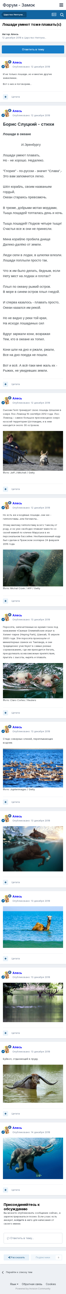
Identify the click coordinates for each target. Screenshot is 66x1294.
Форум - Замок (19, 5)
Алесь (15, 34)
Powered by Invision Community (33, 1288)
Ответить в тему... (22, 1238)
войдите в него (23, 1219)
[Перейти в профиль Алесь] (6, 64)
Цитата (16, 96)
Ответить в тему (33, 49)
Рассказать (17, 1257)
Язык (13, 1284)
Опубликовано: (31, 66)
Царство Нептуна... (35, 37)
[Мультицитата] (5, 96)
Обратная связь (32, 1284)
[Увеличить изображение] (33, 848)
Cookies (51, 1284)
